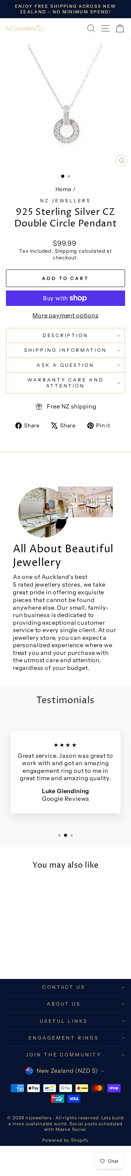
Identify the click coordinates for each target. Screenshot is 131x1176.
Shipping (66, 251)
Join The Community (64, 1054)
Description (66, 335)
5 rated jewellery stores (46, 584)
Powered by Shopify (65, 1140)
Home (64, 189)
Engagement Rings (64, 1038)
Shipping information (65, 350)
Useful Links (64, 1021)
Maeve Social (71, 1129)
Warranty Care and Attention (65, 382)
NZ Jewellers (65, 200)
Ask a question (65, 365)
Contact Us (64, 987)
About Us (64, 1004)
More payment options (65, 315)
